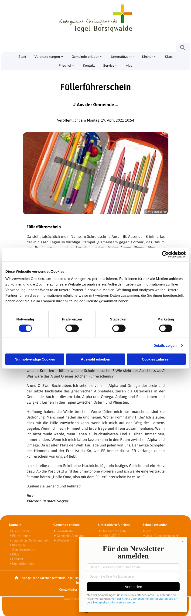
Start (22, 56)
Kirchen (148, 56)
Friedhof (65, 65)
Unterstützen (121, 56)
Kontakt (89, 65)
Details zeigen (165, 345)
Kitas (169, 56)
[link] (48, 56)
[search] (183, 47)
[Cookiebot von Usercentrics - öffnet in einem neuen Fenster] (165, 254)
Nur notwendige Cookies (35, 359)
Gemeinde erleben (86, 56)
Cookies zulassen (156, 359)
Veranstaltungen (47, 56)
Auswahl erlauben (95, 359)
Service (109, 65)
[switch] (72, 328)
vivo (129, 65)
